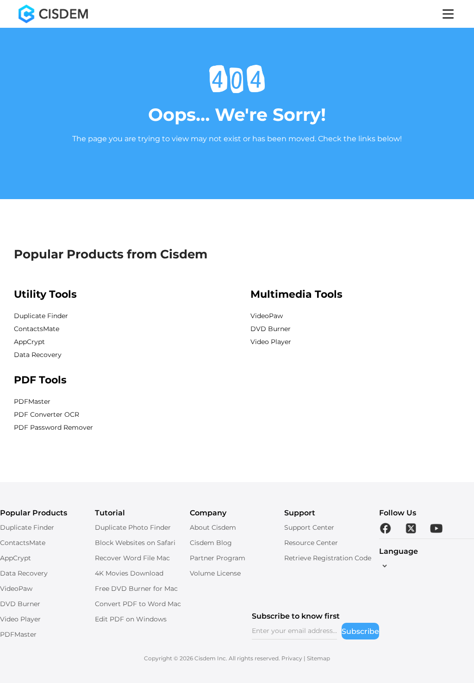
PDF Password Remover (53, 427)
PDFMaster (32, 401)
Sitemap (318, 658)
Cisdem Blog (211, 543)
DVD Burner (270, 329)
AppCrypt (29, 342)
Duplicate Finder (41, 316)
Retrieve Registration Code (327, 558)
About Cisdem (213, 527)
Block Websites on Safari (135, 543)
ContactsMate (36, 329)
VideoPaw (266, 316)
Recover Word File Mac (132, 558)
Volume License (215, 573)
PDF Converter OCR (46, 414)
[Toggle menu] (448, 13)
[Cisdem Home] (53, 14)
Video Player (270, 342)
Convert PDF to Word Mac (138, 604)
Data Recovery (38, 355)
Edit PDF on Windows (131, 619)
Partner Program (217, 558)
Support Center (309, 527)
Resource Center (311, 543)
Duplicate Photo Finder (133, 527)
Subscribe (360, 631)
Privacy (291, 658)
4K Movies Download (129, 573)
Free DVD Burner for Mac (136, 588)
